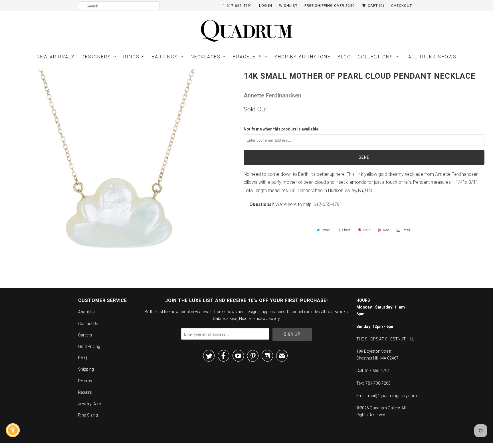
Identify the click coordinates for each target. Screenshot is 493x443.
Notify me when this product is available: (282, 129)
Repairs (85, 392)
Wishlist (288, 5)
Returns (85, 381)
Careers (85, 335)
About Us (86, 312)
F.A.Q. (83, 358)
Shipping (86, 369)
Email (405, 230)
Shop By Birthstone (302, 57)
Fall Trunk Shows (430, 57)
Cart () (375, 5)
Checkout (401, 5)
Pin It (367, 230)
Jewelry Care (89, 403)
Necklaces (206, 57)
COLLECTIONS (375, 57)
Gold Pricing (89, 346)
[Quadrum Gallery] (246, 31)
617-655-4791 (328, 204)
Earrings (165, 57)
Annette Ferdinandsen (272, 95)
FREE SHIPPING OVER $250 (329, 5)
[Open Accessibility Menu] (13, 430)
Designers (96, 57)
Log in (265, 5)
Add (386, 230)
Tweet (325, 230)
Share (346, 230)
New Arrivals (56, 57)
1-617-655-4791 (237, 5)
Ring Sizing (88, 415)
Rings (131, 57)
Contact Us (88, 323)
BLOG (344, 57)
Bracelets (247, 57)
